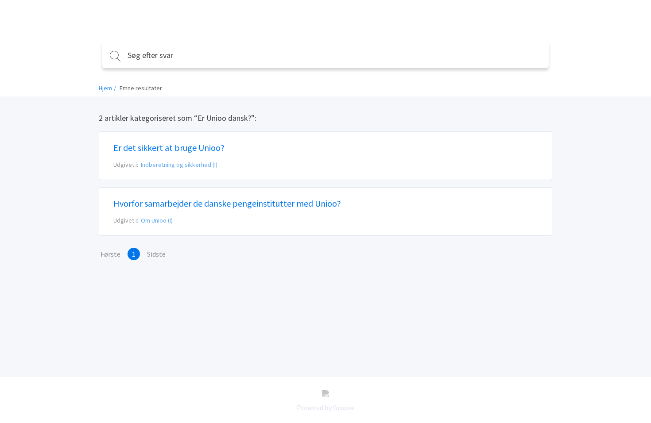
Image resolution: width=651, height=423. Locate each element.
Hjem (105, 88)
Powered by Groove (326, 407)
